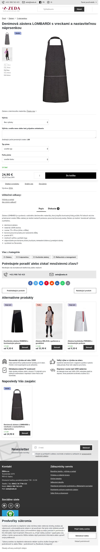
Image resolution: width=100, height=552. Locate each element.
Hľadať (79, 9)
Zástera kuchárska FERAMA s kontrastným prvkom (80, 342)
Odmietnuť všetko (82, 536)
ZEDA (11, 188)
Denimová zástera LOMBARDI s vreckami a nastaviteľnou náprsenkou (17, 427)
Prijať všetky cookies (82, 529)
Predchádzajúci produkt (16, 291)
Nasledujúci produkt (83, 291)
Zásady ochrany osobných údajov (14, 548)
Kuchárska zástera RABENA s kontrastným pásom (16, 342)
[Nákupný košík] (89, 9)
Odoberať (86, 448)
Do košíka (70, 175)
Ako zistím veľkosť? (9, 202)
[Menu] (95, 9)
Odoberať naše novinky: (20, 453)
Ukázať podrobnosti (82, 541)
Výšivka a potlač (8, 199)
